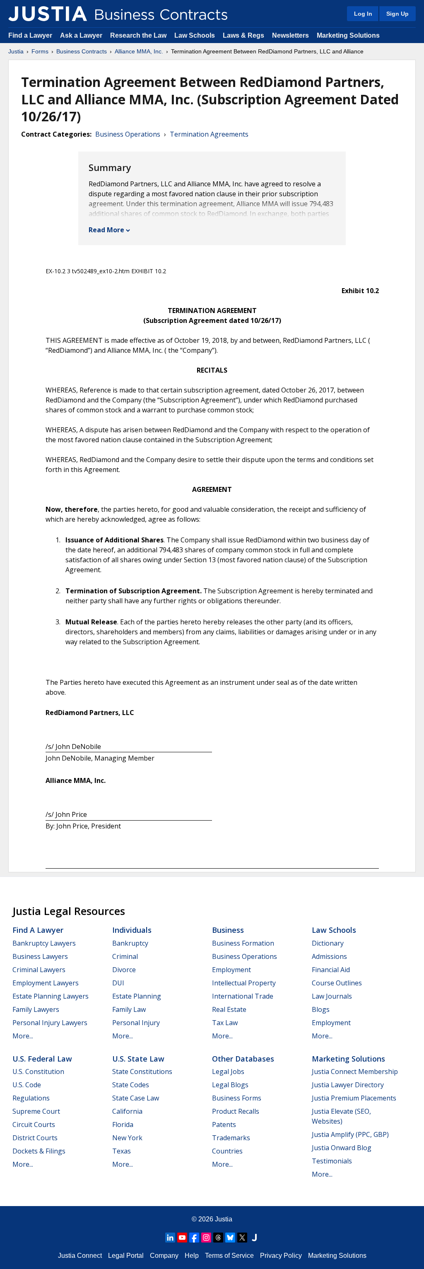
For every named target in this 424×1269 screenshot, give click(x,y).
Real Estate (229, 1009)
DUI (118, 982)
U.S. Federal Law (42, 1059)
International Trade (242, 996)
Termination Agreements (209, 134)
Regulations (31, 1098)
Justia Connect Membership (355, 1071)
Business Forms (236, 1098)
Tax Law (225, 1022)
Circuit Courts (33, 1124)
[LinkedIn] (170, 1238)
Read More (106, 229)
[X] (242, 1238)
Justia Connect (80, 1255)
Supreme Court (36, 1111)
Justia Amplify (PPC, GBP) (350, 1134)
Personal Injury (136, 1022)
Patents (224, 1124)
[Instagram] (206, 1238)
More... (22, 1035)
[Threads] (218, 1238)
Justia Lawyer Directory (348, 1084)
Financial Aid (331, 969)
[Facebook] (194, 1238)
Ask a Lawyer (82, 35)
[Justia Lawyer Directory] (254, 1238)
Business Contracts (81, 51)
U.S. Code (26, 1084)
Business (228, 930)
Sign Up (397, 13)
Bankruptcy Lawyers (44, 943)
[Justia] (47, 13)
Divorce (124, 969)
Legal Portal (126, 1255)
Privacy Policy (281, 1255)
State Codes (130, 1084)
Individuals (132, 930)
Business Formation (243, 943)
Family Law (129, 1009)
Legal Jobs (228, 1071)
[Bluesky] (230, 1238)
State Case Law (135, 1098)
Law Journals (332, 996)
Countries (227, 1151)
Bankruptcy (130, 943)
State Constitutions (142, 1071)
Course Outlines (337, 982)
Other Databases (243, 1059)
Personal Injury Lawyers (49, 1022)
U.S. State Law (138, 1059)
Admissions (329, 956)
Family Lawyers (35, 1009)
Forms (39, 51)
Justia (16, 51)
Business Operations (127, 134)
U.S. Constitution (38, 1071)
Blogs (321, 1009)
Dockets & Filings (38, 1151)
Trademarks (231, 1137)
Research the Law (138, 35)
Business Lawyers (40, 956)
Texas (121, 1151)
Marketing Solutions (348, 35)
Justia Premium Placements (354, 1098)
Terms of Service (229, 1255)
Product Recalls (235, 1111)
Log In (363, 13)
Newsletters (290, 35)
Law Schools (194, 35)
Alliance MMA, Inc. (139, 51)
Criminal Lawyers (38, 969)
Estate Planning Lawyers (50, 996)
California (127, 1111)
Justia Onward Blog (341, 1147)
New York (127, 1137)
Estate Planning (136, 996)
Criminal (125, 956)
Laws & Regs (243, 35)
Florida (122, 1124)
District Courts (35, 1137)
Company (164, 1255)
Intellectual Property (244, 982)
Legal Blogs (230, 1084)
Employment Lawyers (45, 982)
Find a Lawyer (30, 35)
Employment (231, 969)
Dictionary (328, 943)
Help (192, 1255)
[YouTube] (182, 1238)
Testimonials (332, 1160)
